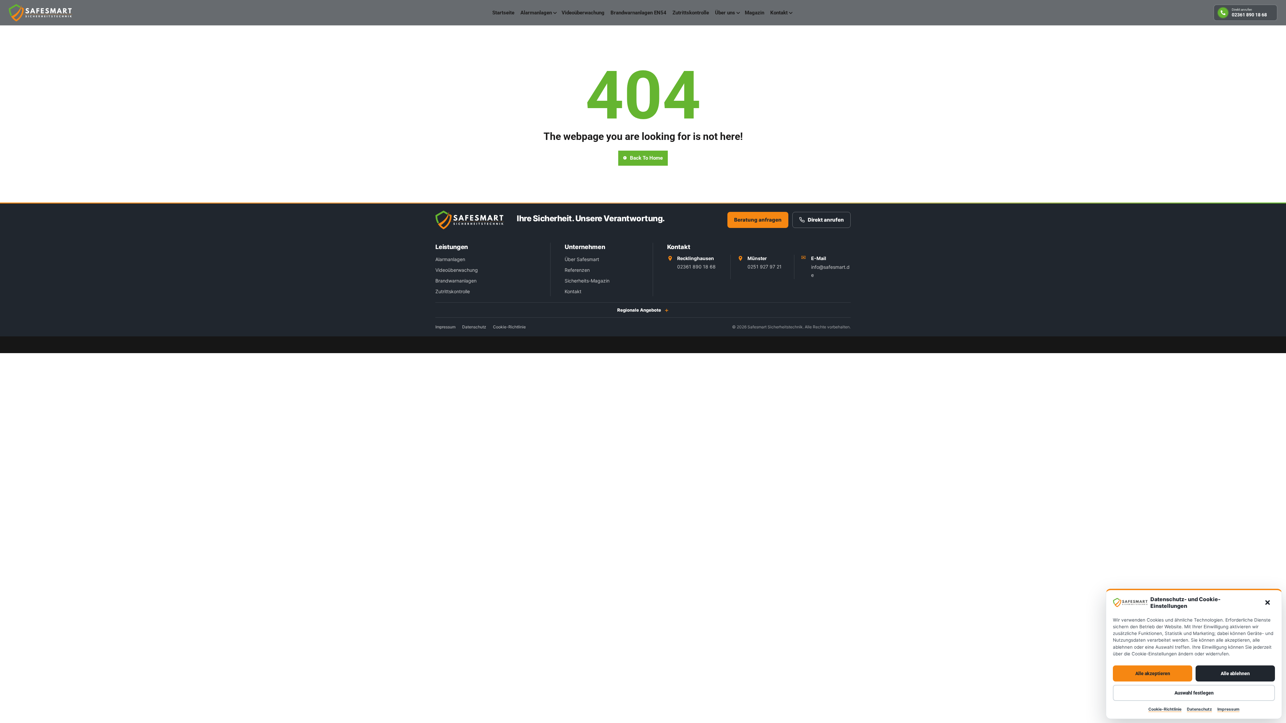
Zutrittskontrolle (690, 13)
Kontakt (779, 13)
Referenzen (577, 270)
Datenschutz (1199, 709)
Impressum (1228, 709)
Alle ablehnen (1235, 673)
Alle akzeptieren (1152, 673)
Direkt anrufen (826, 220)
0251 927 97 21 (764, 266)
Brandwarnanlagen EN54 (638, 13)
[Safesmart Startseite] (469, 220)
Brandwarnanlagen (456, 281)
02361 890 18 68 (696, 266)
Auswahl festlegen (1194, 693)
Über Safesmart (582, 259)
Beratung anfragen (758, 220)
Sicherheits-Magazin (587, 281)
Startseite (503, 13)
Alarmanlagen (536, 13)
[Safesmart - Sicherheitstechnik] (40, 12)
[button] (1267, 602)
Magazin (754, 13)
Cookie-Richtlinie (1165, 709)
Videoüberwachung (583, 13)
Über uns (725, 13)
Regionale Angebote (639, 310)
